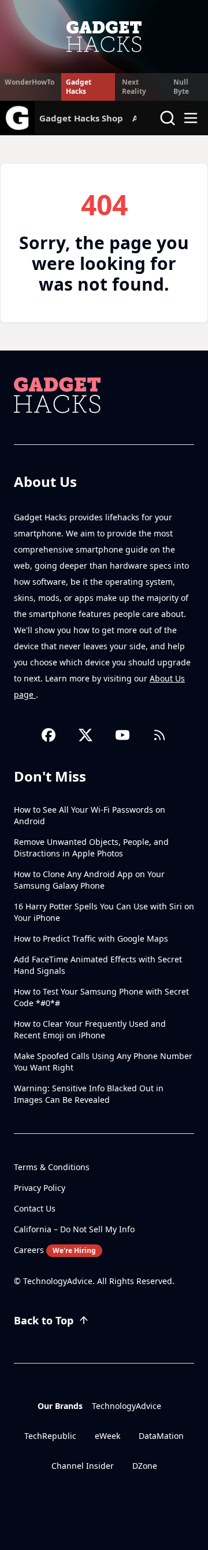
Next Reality (134, 86)
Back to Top (43, 1320)
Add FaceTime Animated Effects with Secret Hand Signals (98, 965)
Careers (55, 1249)
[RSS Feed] (159, 735)
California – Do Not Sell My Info (74, 1229)
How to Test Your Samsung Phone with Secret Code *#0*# (101, 997)
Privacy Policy (39, 1187)
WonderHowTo (29, 82)
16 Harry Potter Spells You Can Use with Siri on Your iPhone (104, 912)
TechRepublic (50, 1435)
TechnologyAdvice (126, 1405)
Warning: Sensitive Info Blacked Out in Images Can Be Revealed (89, 1094)
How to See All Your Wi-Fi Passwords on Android (89, 815)
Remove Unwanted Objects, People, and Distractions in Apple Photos (91, 847)
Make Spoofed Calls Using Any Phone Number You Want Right (103, 1061)
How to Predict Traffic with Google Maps (91, 938)
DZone (144, 1465)
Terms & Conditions (52, 1166)
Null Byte (181, 86)
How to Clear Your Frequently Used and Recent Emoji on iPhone (90, 1029)
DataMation (161, 1435)
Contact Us (34, 1208)
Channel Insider (82, 1465)
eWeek (107, 1435)
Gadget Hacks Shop (81, 118)
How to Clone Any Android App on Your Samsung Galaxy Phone (89, 880)
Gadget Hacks (78, 86)
